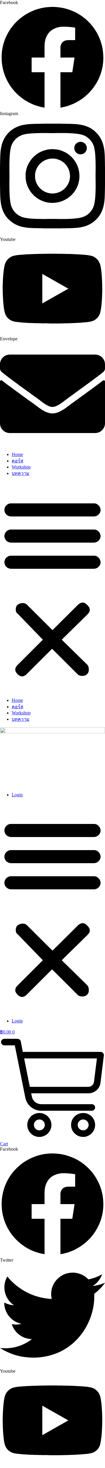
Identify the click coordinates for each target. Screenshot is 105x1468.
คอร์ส (17, 460)
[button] (52, 587)
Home (17, 454)
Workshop (21, 466)
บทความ (20, 473)
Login (17, 794)
